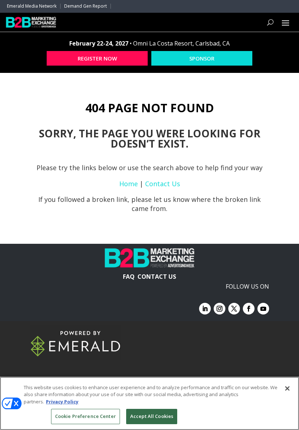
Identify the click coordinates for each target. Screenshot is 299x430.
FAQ (129, 277)
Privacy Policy (62, 401)
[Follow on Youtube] (263, 308)
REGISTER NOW (97, 58)
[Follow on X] (234, 308)
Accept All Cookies (151, 416)
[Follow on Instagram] (219, 308)
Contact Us (162, 183)
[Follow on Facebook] (249, 308)
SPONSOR (201, 58)
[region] (149, 403)
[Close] (287, 388)
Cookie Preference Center (85, 416)
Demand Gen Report (85, 6)
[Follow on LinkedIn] (205, 308)
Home (128, 183)
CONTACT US (156, 277)
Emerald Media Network (32, 6)
